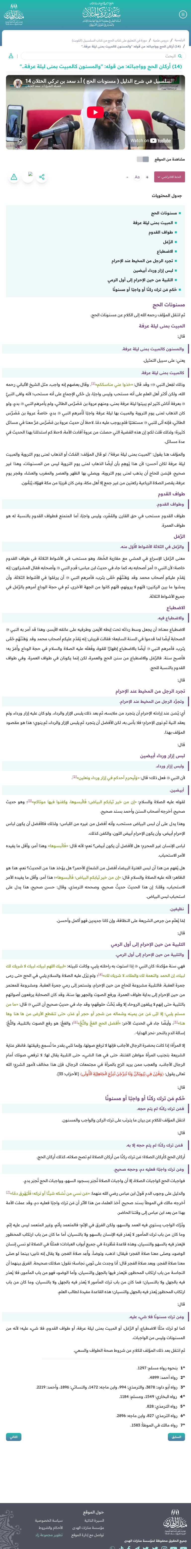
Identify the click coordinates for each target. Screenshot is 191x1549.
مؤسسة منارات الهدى (88, 1527)
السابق (176, 1437)
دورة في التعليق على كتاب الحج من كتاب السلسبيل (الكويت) (109, 40)
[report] (14, 177)
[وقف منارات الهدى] (14, 14)
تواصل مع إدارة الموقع (87, 1535)
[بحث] (180, 56)
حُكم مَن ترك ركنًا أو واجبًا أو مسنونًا (145, 289)
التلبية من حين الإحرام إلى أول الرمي (140, 279)
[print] (28, 177)
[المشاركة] (42, 177)
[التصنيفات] (9, 56)
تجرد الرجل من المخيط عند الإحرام (142, 260)
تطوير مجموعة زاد (49, 1535)
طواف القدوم (161, 232)
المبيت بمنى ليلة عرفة (153, 222)
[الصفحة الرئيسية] (101, 14)
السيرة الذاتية (94, 1520)
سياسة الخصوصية (49, 1520)
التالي (13, 1437)
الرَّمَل (168, 241)
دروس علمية (160, 40)
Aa (137, 176)
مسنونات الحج (164, 212)
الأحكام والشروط (51, 1527)
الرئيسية (180, 40)
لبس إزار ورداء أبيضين (153, 270)
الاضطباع (165, 251)
